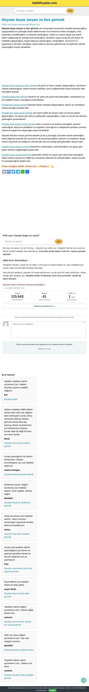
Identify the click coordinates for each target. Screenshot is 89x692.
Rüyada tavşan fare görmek (14, 97)
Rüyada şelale (10, 399)
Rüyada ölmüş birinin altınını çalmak (17, 444)
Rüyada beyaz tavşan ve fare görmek (33, 20)
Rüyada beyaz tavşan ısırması (16, 147)
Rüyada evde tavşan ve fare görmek (18, 124)
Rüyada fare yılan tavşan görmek (17, 113)
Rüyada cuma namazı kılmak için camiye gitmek (17, 623)
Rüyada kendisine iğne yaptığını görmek (19, 676)
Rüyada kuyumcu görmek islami (19, 650)
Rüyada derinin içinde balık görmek (16, 595)
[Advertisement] (44, 67)
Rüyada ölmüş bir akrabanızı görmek (17, 504)
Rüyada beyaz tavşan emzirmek (16, 155)
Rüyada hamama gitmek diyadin (19, 474)
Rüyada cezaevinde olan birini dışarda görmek (18, 570)
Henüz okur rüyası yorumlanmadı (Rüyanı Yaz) (21, 24)
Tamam (52, 690)
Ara (70, 11)
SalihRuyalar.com (44, 3)
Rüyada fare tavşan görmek (14, 105)
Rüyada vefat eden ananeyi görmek (17, 535)
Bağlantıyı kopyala (44, 349)
